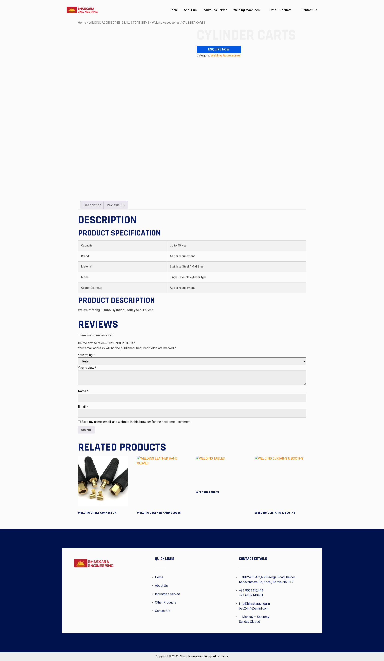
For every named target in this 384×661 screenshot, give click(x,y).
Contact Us (309, 10)
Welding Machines (246, 10)
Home (173, 10)
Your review (87, 368)
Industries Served (215, 10)
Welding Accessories (166, 22)
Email (83, 406)
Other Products (280, 10)
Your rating (86, 355)
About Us (190, 10)
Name (83, 391)
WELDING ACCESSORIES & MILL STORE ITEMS (119, 22)
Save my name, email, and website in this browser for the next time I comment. (136, 422)
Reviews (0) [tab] (116, 205)
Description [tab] (92, 205)
